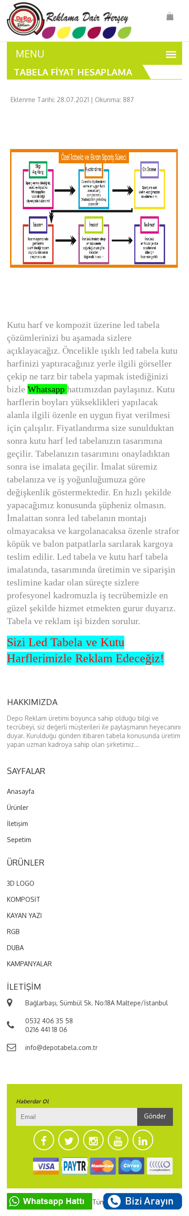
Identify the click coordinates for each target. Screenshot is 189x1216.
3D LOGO (20, 883)
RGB (13, 931)
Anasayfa (20, 791)
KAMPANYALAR (29, 964)
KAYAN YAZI (24, 915)
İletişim (17, 823)
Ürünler (17, 807)
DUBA (15, 948)
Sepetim (19, 839)
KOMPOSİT (23, 899)
